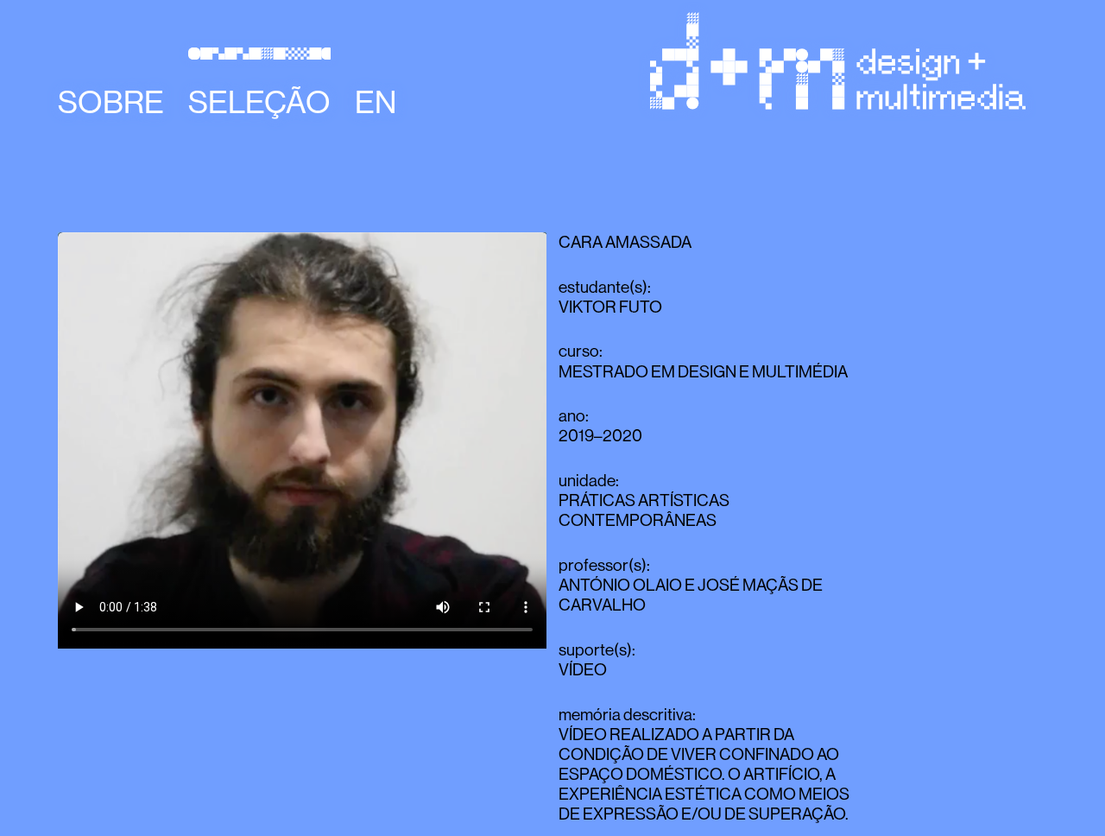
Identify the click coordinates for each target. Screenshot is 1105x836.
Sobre (111, 102)
